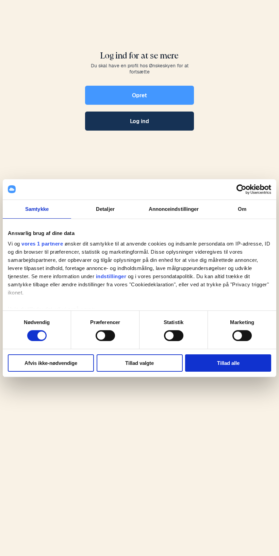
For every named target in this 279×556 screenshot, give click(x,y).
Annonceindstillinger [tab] (174, 209)
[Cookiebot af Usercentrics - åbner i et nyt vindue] (241, 189)
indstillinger (111, 276)
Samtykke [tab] (37, 209)
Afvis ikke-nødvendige (50, 363)
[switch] (105, 335)
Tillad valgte (139, 363)
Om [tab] (242, 209)
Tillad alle (228, 363)
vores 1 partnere (42, 244)
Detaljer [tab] (105, 209)
